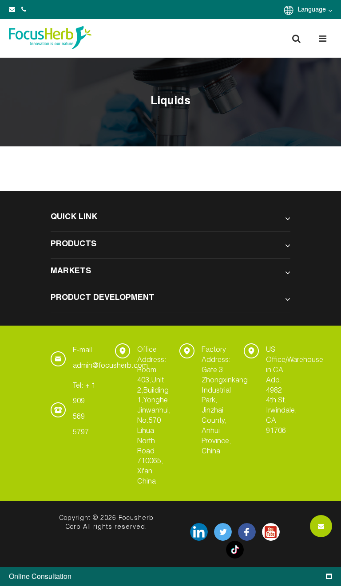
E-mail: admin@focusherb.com (110, 358)
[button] (296, 38)
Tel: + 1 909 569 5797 (84, 410)
